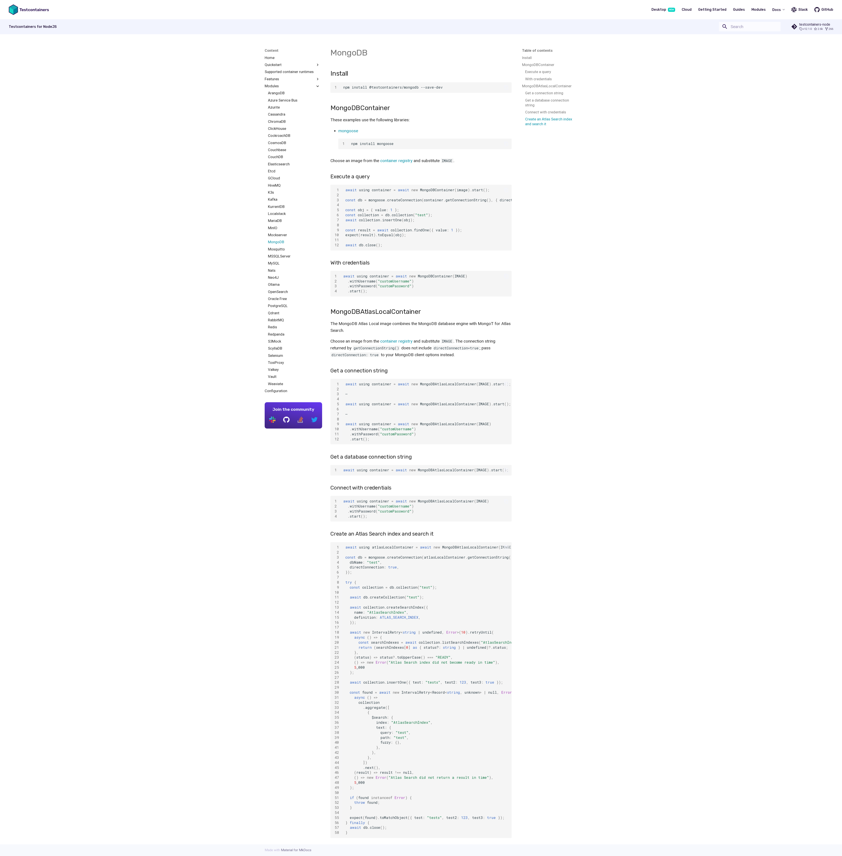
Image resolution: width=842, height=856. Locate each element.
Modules (758, 9)
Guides (739, 9)
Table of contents (537, 50)
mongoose (348, 130)
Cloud (687, 9)
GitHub (827, 9)
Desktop (662, 9)
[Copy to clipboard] (506, 87)
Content (271, 50)
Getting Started (712, 9)
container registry (396, 160)
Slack (803, 9)
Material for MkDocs (296, 850)
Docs (776, 10)
